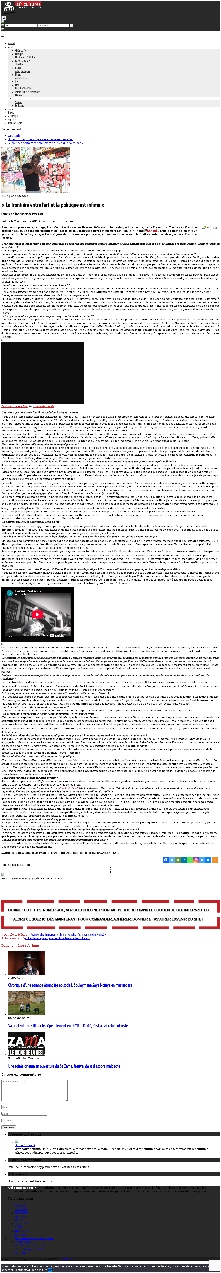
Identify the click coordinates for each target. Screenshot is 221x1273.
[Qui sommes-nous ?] (2, 29)
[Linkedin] (184, 860)
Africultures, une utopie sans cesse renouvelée (40, 139)
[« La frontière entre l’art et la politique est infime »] (35, 192)
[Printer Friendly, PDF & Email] (210, 229)
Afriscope (13, 116)
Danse (18, 67)
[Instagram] (196, 860)
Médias (18, 95)
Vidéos (18, 102)
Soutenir (14, 135)
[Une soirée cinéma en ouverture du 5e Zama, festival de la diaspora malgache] (26, 1054)
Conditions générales (29, 1245)
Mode (18, 85)
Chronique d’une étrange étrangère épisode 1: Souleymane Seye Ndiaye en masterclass (70, 985)
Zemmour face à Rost (14, 406)
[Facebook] (166, 860)
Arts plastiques (22, 71)
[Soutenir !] (110, 915)
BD (16, 81)
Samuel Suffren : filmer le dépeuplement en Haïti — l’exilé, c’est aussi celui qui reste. (68, 1025)
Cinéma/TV (20, 50)
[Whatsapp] (190, 860)
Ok (50, 1270)
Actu (10, 47)
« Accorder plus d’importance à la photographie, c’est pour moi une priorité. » (67, 934)
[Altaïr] (152, 230)
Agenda (12, 119)
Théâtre (19, 64)
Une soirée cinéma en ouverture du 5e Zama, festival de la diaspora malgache (64, 1066)
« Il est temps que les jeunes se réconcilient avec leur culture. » (57, 938)
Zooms (11, 109)
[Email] (178, 860)
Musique (19, 54)
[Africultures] (21, 14)
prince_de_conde (43, 406)
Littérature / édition (25, 57)
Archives (68, 1259)
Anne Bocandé (25, 1145)
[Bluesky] (208, 860)
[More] (215, 860)
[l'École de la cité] (69, 788)
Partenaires (23, 1242)
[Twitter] (172, 860)
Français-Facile (15, 123)
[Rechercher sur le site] (3, 18)
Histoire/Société (23, 88)
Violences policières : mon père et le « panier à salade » (45, 143)
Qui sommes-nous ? (22, 1187)
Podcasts (19, 105)
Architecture (21, 78)
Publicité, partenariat (30, 1249)
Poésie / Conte (22, 61)
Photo (18, 74)
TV (9, 98)
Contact (20, 1252)
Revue (11, 112)
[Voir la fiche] (16, 1141)
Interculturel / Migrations (27, 92)
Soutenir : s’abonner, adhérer (34, 1238)
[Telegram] (202, 860)
